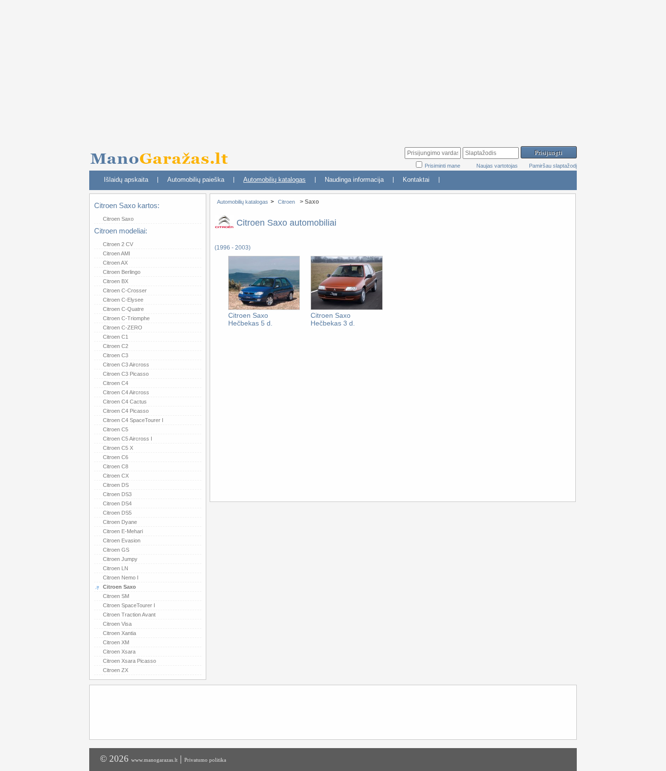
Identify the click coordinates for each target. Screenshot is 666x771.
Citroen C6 (115, 457)
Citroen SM (116, 596)
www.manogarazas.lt (154, 760)
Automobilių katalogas (274, 179)
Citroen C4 (115, 383)
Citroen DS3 (117, 494)
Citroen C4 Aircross (126, 392)
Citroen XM (116, 642)
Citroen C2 (115, 346)
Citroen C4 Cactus (125, 402)
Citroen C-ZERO (122, 327)
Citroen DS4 (117, 503)
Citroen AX (115, 263)
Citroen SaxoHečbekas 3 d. (333, 319)
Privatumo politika (205, 760)
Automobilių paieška (195, 179)
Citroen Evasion (121, 540)
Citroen (286, 202)
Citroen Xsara (119, 652)
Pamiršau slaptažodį (553, 166)
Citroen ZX (115, 670)
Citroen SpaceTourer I (129, 605)
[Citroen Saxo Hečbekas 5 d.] (264, 308)
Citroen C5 (115, 429)
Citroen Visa (117, 624)
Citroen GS (116, 550)
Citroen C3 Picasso (126, 374)
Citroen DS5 (117, 513)
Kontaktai (416, 179)
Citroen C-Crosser (125, 290)
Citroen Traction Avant (129, 614)
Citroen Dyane (120, 522)
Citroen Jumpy (120, 559)
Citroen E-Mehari (123, 531)
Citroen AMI (116, 253)
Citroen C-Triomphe (126, 318)
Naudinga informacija (354, 179)
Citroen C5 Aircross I (127, 439)
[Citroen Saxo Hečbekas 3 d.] (346, 308)
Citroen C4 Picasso (126, 411)
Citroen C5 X (118, 448)
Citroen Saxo (118, 219)
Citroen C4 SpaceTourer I (133, 420)
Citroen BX (115, 281)
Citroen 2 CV (118, 244)
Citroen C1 (115, 337)
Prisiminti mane (443, 166)
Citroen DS (116, 485)
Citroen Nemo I (120, 577)
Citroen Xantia (119, 633)
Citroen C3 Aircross (126, 364)
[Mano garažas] (162, 153)
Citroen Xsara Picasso (129, 661)
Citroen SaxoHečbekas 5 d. (250, 319)
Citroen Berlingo (121, 272)
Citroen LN (115, 568)
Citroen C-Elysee (123, 300)
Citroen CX (116, 476)
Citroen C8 (115, 466)
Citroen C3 (115, 355)
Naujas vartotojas (497, 166)
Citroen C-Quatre (123, 309)
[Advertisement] (333, 68)
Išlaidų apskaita (126, 179)
